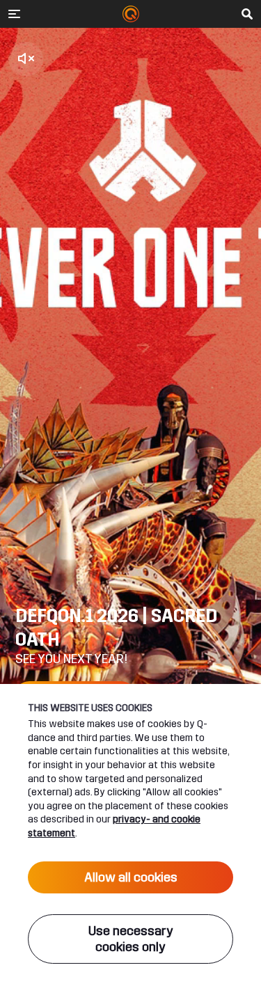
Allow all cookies (130, 877)
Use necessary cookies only (130, 939)
